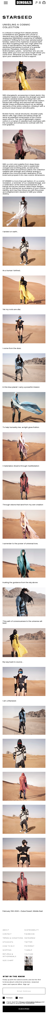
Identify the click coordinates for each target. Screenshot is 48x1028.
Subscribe (24, 1009)
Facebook (29, 934)
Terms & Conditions (13, 938)
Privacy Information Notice (30, 1002)
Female (9, 997)
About (6, 930)
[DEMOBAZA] (24, 2)
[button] (6, 3)
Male (21, 997)
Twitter (28, 942)
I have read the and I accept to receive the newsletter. (25, 1002)
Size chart (8, 960)
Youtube (28, 954)
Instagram (29, 938)
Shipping (7, 950)
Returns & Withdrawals (9, 955)
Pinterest (29, 946)
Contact (7, 934)
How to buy (9, 946)
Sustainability (31, 930)
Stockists (8, 942)
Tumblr (28, 950)
